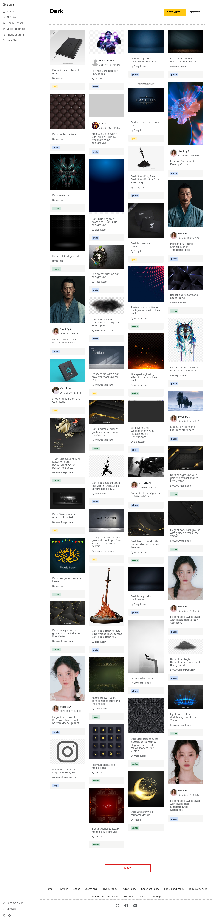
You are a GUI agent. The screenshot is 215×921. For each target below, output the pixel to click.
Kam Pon (65, 388)
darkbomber (106, 60)
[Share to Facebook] (76, 61)
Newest (195, 12)
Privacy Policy (109, 888)
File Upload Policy (174, 888)
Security (128, 896)
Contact (142, 896)
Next (127, 868)
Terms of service (198, 888)
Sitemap (156, 896)
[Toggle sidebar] (34, 5)
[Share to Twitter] (70, 61)
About (76, 888)
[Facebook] (126, 906)
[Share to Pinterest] (82, 61)
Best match (174, 12)
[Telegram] (9, 915)
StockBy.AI (184, 151)
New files (63, 888)
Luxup (103, 123)
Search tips (91, 888)
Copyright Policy (150, 888)
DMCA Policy (129, 888)
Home (49, 888)
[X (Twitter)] (3, 915)
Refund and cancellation (105, 896)
